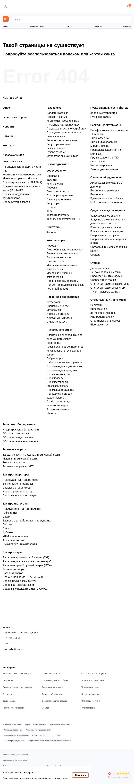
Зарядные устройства (103, 113)
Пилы (6, 528)
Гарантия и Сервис (37, 26)
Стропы (51, 207)
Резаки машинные (14, 462)
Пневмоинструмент (59, 329)
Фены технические (14, 540)
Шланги (51, 413)
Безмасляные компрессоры (63, 253)
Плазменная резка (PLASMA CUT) (23, 577)
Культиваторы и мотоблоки (106, 198)
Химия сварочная (101, 165)
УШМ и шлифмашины (16, 536)
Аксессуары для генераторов (20, 479)
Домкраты (53, 175)
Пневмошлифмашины (60, 389)
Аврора (51, 232)
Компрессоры (56, 240)
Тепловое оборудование (19, 424)
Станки (95, 263)
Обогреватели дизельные (18, 437)
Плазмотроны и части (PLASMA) (22, 182)
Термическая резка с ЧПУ (18, 466)
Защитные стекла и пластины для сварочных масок (49, 741)
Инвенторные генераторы (18, 491)
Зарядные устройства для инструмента (26, 520)
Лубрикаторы (55, 358)
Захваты (52, 179)
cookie (65, 778)
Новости (69, 26)
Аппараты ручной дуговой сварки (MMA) (27, 565)
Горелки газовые (57, 116)
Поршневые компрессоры (62, 280)
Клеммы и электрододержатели (22, 174)
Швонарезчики (99, 324)
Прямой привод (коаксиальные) (66, 284)
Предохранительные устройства (66, 128)
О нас (5, 26)
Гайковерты (10, 512)
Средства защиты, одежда (107, 210)
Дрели (6, 516)
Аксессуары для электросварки (17, 673)
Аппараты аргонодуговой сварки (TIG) (26, 557)
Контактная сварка (14, 569)
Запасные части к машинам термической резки (31, 454)
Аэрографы (54, 342)
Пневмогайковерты (58, 374)
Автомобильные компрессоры (65, 249)
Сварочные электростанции (20, 495)
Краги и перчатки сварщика (107, 231)
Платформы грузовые (60, 195)
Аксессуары (54, 302)
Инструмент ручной (102, 316)
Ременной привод (57, 288)
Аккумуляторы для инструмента (22, 508)
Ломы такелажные (58, 191)
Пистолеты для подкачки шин (64, 366)
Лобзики (8, 524)
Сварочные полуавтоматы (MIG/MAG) (26, 588)
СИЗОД (95, 254)
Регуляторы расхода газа (62, 140)
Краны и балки (55, 183)
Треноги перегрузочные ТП (63, 219)
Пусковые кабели (100, 116)
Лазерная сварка (13, 573)
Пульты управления (59, 199)
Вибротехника (99, 309)
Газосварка (54, 107)
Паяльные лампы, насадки (63, 124)
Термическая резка (15, 449)
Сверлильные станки (103, 280)
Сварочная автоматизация (19, 584)
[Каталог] (6, 19)
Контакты (127, 26)
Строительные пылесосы (105, 320)
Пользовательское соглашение (15, 760)
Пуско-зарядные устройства (109, 107)
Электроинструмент (16, 503)
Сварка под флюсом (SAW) (19, 581)
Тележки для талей (58, 215)
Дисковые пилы (99, 268)
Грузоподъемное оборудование (17, 687)
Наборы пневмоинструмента (64, 362)
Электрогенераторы (16, 474)
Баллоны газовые (57, 113)
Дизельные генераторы (17, 487)
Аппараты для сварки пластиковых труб (27, 561)
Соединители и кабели (16, 202)
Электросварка (12, 552)
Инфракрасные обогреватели (21, 429)
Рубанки (8, 532)
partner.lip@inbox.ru (14, 649)
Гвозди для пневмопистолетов (65, 346)
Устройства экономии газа (62, 156)
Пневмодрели (55, 378)
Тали (49, 211)
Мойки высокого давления (106, 202)
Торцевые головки (58, 409)
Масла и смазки (99, 145)
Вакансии (98, 26)
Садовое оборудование (106, 177)
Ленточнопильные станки (105, 272)
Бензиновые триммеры (104, 190)
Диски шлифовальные (103, 142)
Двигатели (53, 227)
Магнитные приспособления (20, 178)
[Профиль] (6, 7)
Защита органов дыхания (105, 215)
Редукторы (53, 203)
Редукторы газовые (58, 144)
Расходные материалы (105, 125)
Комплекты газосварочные (63, 120)
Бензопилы (97, 194)
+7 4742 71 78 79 (12, 638)
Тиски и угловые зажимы (105, 291)
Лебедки (52, 187)
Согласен (80, 775)
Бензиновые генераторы (18, 483)
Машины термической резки (20, 458)
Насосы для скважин (59, 317)
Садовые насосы (57, 321)
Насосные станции (58, 313)
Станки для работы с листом (107, 287)
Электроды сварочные (104, 169)
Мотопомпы (54, 310)
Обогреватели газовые (16, 433)
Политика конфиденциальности (15, 754)
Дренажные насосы (59, 306)
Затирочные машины (103, 312)
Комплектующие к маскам (106, 227)
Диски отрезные (100, 138)
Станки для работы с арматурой (109, 283)
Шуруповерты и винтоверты (20, 544)
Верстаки (96, 305)
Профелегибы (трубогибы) (106, 276)
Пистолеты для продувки (62, 370)
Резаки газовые (56, 148)
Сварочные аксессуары (104, 235)
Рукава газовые (56, 152)
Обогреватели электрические (20, 441)
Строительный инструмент (108, 299)
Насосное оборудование (63, 296)
